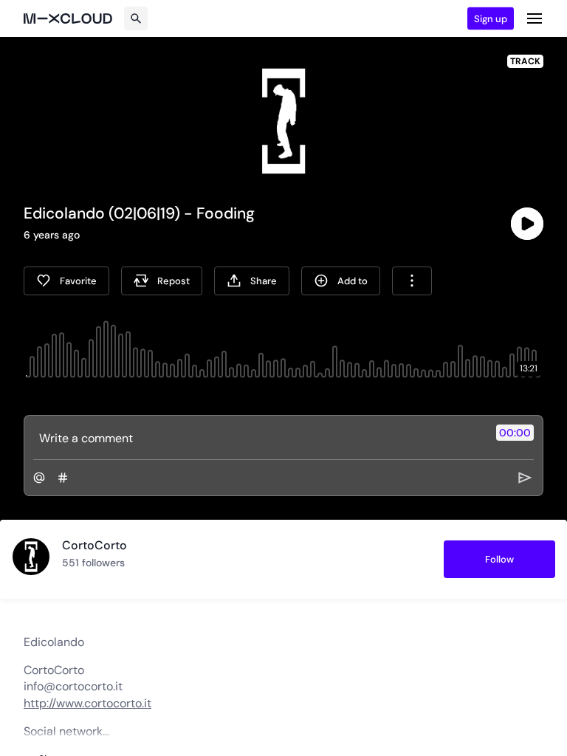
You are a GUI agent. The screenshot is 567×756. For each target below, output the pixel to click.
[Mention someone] (39, 478)
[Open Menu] (534, 18)
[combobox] (412, 281)
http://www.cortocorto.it (87, 703)
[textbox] (258, 438)
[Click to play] (527, 223)
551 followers (93, 562)
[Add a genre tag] (63, 478)
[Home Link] (68, 18)
